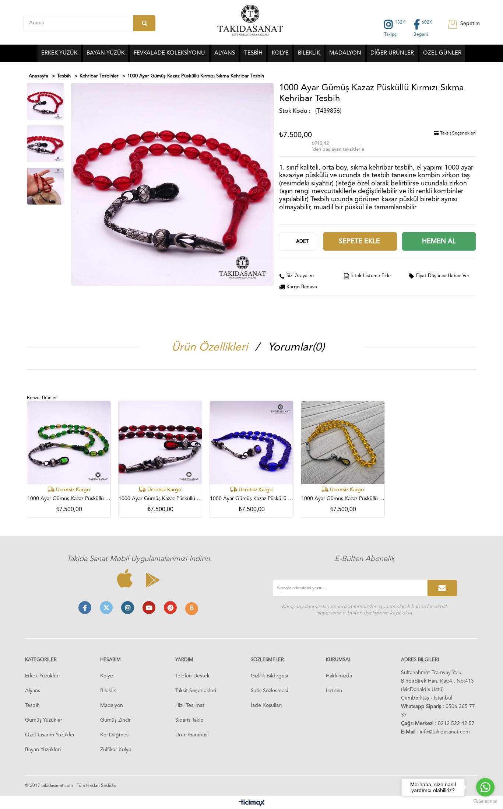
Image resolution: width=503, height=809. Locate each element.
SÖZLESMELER (267, 660)
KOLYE (280, 53)
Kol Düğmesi (115, 734)
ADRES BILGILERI (420, 660)
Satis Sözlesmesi (269, 690)
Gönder (442, 588)
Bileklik (108, 690)
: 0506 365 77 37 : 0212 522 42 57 (438, 715)
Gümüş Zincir (115, 720)
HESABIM (110, 660)
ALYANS (224, 53)
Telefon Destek (192, 676)
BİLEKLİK (309, 53)
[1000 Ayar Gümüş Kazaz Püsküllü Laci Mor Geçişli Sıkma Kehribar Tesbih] (251, 442)
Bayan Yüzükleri (43, 749)
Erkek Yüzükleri (42, 676)
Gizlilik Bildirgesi (269, 676)
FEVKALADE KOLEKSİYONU (169, 53)
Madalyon (111, 705)
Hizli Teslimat (189, 705)
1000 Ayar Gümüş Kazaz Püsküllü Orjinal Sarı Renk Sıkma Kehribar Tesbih (342, 498)
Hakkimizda (339, 676)
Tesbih (32, 705)
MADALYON (345, 53)
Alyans (32, 690)
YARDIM (184, 660)
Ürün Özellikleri (210, 347)
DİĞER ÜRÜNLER (392, 53)
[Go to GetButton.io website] (485, 801)
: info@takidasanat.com (435, 732)
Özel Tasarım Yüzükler (50, 734)
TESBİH (253, 53)
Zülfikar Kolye (115, 749)
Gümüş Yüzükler (43, 720)
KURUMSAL (338, 660)
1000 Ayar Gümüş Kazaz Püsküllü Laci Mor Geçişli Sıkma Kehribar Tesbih (251, 498)
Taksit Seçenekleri (457, 133)
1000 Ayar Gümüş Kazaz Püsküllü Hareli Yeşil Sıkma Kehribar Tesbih (68, 498)
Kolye (106, 676)
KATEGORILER (41, 660)
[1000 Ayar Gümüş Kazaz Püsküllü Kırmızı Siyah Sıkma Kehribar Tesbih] (160, 442)
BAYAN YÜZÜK (105, 53)
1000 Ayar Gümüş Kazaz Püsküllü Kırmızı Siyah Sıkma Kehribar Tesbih (160, 498)
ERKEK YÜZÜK (59, 53)
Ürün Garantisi (191, 734)
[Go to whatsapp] (485, 787)
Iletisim (334, 690)
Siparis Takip (189, 720)
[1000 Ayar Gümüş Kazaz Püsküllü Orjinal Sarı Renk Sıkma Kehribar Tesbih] (342, 442)
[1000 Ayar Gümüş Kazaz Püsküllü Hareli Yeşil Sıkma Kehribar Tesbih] (68, 442)
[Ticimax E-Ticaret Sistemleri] (252, 803)
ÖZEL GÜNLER (442, 53)
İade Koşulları (266, 705)
